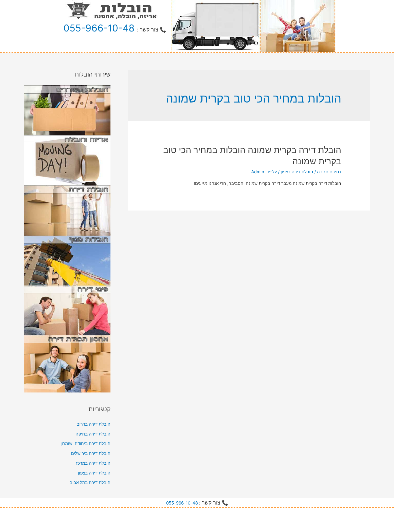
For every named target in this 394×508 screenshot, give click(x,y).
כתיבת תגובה (329, 171)
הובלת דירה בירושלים (90, 453)
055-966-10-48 (98, 28)
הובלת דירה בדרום (93, 424)
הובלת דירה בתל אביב (90, 482)
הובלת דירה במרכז (93, 463)
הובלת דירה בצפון (297, 171)
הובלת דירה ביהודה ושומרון (85, 443)
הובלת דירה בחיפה (93, 434)
